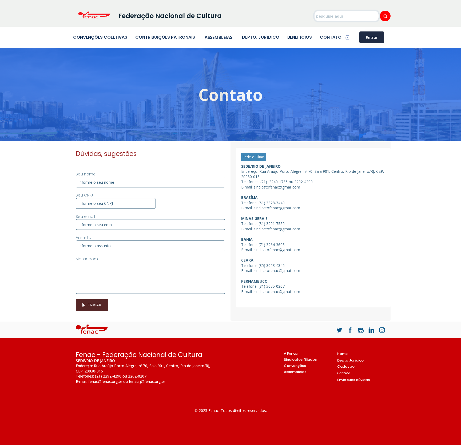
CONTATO (330, 37)
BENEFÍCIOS (299, 37)
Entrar (372, 37)
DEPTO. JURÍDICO (260, 37)
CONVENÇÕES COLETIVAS (100, 37)
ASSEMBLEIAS (218, 37)
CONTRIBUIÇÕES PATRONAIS (165, 37)
